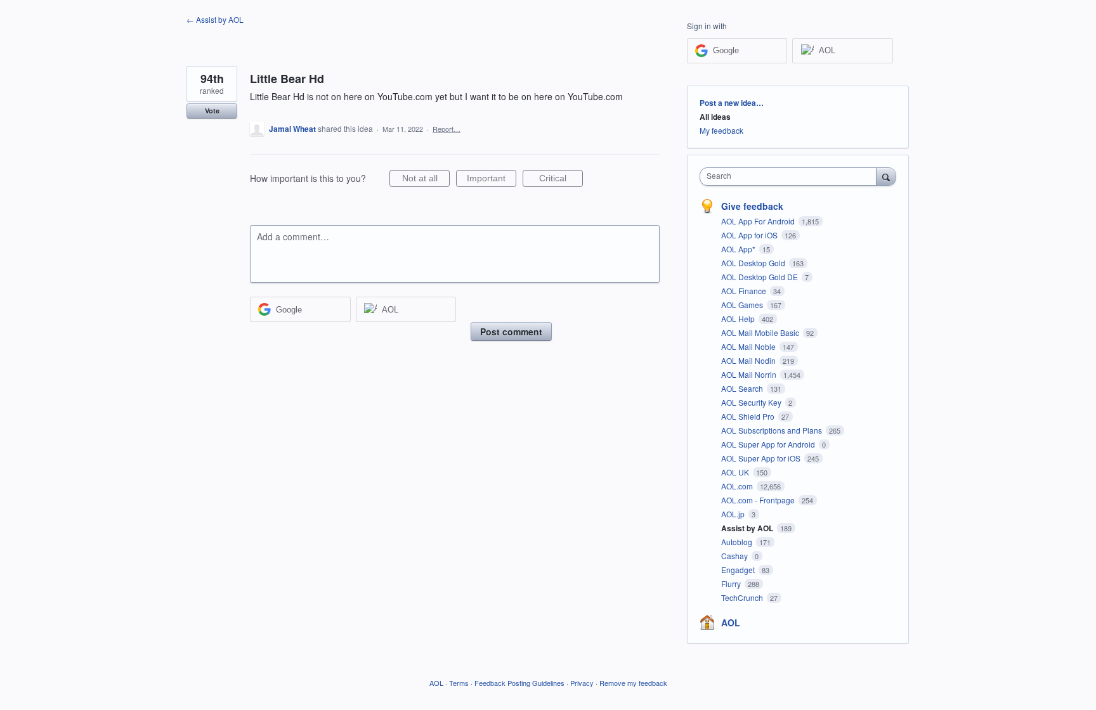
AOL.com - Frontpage (759, 499)
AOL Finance (744, 290)
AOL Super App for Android (769, 444)
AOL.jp (734, 513)
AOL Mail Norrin (749, 374)
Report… (446, 129)
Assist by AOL (748, 528)
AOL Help (739, 318)
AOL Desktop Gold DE (760, 276)
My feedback (721, 130)
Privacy (582, 683)
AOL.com (738, 486)
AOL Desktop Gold (754, 262)
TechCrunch (743, 597)
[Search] (886, 176)
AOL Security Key (752, 402)
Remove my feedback (633, 683)
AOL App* (739, 248)
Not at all (426, 180)
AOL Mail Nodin (749, 360)
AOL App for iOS (750, 234)
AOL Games (743, 304)
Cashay (735, 555)
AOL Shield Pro (748, 416)
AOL (730, 622)
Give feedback (752, 206)
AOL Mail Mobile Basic (761, 332)
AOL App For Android (759, 221)
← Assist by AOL (215, 19)
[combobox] (791, 176)
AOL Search (743, 388)
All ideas (715, 116)
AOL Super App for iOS (761, 458)
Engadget (739, 569)
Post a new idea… (732, 102)
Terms (459, 683)
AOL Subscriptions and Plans (772, 430)
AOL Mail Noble (749, 346)
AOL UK (736, 472)
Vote (212, 110)
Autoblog (737, 541)
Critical (561, 180)
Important (491, 180)
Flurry (732, 583)
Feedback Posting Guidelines (519, 683)
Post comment (511, 331)
